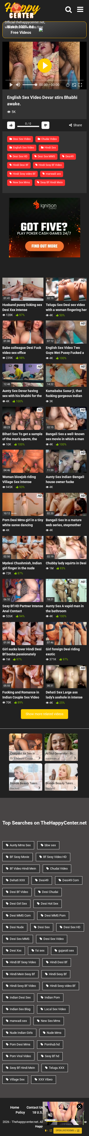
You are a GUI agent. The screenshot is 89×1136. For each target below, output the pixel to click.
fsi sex (39, 950)
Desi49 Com (70, 880)
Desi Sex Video (21, 139)
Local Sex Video (55, 1009)
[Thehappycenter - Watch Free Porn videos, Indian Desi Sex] (21, 10)
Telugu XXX (56, 1068)
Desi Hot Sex (49, 903)
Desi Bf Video (19, 892)
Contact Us (35, 1107)
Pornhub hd (52, 1044)
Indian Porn (52, 997)
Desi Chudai (50, 892)
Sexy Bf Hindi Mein (51, 182)
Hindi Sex (50, 147)
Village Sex (17, 1079)
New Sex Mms (21, 182)
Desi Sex (44, 927)
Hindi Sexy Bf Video (50, 165)
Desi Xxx (15, 950)
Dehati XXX (17, 880)
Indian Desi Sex (20, 997)
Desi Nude (17, 927)
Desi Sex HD (19, 156)
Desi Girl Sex (18, 903)
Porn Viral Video (20, 1056)
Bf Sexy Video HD (55, 857)
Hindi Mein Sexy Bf (22, 974)
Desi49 (69, 156)
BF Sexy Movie (19, 857)
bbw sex (50, 845)
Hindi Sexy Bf (58, 974)
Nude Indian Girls (21, 1032)
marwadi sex (53, 173)
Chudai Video (49, 139)
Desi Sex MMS (46, 156)
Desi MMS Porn (55, 915)
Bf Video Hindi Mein (23, 868)
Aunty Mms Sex (20, 845)
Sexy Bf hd (52, 1056)
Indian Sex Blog (20, 1009)
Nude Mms (54, 1032)
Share (77, 125)
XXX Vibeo (45, 1079)
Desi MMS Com (20, 915)
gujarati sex (66, 950)
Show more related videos (44, 714)
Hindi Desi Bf (20, 165)
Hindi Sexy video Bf (23, 173)
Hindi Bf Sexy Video (23, 962)
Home (14, 1107)
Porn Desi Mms (20, 1044)
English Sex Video (23, 147)
